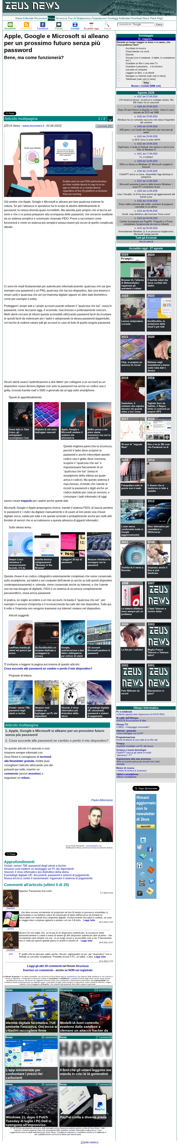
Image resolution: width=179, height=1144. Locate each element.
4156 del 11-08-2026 (147, 191)
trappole (26, 500)
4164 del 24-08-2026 (147, 126)
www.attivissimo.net (94, 846)
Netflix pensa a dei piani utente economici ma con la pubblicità (99, 433)
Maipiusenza (84, 18)
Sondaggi (112, 18)
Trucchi (72, 18)
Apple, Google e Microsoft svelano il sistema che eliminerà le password (72, 435)
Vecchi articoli (146, 241)
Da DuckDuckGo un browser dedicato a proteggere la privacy (45, 651)
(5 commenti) (50, 1084)
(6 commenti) (50, 1037)
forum (56, 1134)
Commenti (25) (104, 126)
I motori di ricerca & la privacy (131, 770)
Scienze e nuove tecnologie (131, 750)
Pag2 (160, 18)
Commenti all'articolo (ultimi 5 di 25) (36, 885)
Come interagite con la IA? (129, 733)
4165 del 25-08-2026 (147, 116)
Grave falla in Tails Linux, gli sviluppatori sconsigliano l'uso (19, 433)
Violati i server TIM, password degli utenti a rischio (19, 710)
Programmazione (125, 737)
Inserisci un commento (38, 970)
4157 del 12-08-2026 (147, 181)
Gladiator (10, 908)
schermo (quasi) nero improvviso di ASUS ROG (140, 714)
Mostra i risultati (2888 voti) (146, 86)
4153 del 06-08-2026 (147, 218)
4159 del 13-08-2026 (147, 171)
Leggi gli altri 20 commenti (44, 966)
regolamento (72, 976)
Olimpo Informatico (146, 707)
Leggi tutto (89, 920)
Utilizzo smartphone (126, 777)
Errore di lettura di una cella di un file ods (137, 740)
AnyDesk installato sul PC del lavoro (134, 746)
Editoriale (28, 18)
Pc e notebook (124, 711)
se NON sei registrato (79, 970)
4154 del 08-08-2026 (147, 211)
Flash (153, 18)
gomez (11, 928)
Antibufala (124, 18)
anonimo (34, 773)
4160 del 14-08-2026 (147, 161)
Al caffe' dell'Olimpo (127, 718)
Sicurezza (61, 18)
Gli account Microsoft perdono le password (99, 650)
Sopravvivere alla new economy (133, 759)
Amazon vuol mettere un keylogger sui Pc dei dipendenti (46, 711)
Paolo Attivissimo (102, 800)
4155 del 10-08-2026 (147, 201)
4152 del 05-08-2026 (147, 228)
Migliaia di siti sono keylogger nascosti (46, 431)
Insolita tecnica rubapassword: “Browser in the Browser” (43, 563)
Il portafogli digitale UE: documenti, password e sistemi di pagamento (98, 711)
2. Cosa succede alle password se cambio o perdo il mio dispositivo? (57, 740)
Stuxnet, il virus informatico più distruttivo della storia (69, 711)
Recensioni (40, 18)
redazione (70, 1132)
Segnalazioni (99, 18)
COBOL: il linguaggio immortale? (132, 727)
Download (136, 18)
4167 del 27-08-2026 (147, 96)
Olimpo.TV (122, 724)
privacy (93, 1130)
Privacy (120, 743)
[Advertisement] (30, 86)
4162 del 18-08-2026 (147, 143)
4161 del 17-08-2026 (147, 153)
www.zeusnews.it (33, 125)
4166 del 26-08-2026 (147, 106)
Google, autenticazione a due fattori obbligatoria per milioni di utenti (72, 651)
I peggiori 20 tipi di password (71, 561)
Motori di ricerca (125, 768)
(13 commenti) (103, 990)
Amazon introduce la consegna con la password (99, 562)
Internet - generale (126, 730)
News (146, 18)
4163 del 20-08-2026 (147, 136)
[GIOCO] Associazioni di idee (131, 720)
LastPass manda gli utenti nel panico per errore (20, 650)
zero (11, 954)
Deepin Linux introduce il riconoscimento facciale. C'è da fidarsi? (17, 565)
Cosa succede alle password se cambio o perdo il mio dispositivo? (48, 668)
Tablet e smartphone (127, 774)
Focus (51, 18)
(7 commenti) (50, 990)
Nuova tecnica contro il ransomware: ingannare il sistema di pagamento (48, 878)
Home (18, 18)
